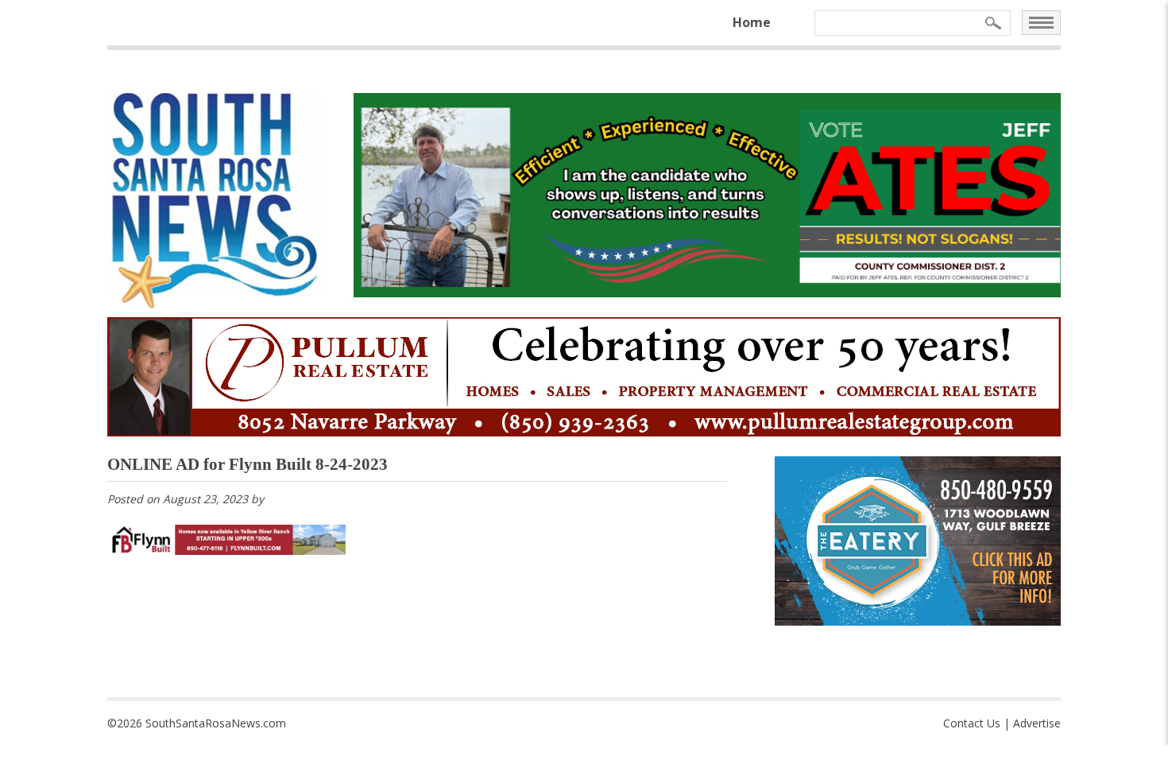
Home (752, 22)
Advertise (1037, 723)
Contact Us (971, 723)
